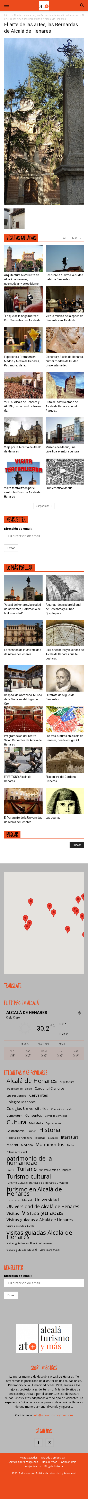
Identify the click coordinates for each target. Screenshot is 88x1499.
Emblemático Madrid (59, 488)
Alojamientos (33, 1466)
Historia (49, 1129)
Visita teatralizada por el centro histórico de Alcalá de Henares (22, 492)
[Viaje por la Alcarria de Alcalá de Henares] (23, 430)
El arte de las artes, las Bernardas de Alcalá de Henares (46, 15)
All (64, 238)
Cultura (16, 1122)
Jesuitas (40, 1138)
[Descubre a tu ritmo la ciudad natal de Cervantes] (65, 258)
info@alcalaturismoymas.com (53, 1415)
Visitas (13, 1213)
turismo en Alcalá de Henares (34, 1191)
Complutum (15, 1115)
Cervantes (38, 1095)
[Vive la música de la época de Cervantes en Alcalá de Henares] (65, 299)
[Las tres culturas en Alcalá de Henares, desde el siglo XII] (65, 719)
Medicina (27, 1145)
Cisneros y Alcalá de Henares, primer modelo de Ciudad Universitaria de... (64, 361)
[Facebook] (38, 1443)
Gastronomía (16, 1131)
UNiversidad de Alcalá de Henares (43, 1206)
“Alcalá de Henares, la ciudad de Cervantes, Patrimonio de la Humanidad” (22, 609)
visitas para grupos (50, 1249)
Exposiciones (53, 1123)
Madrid (12, 1145)
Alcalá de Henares (32, 1081)
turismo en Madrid (19, 1200)
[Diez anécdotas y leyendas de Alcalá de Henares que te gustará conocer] (65, 633)
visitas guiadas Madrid (22, 1249)
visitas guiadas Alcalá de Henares (39, 1234)
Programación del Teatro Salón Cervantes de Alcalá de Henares (23, 740)
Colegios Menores (21, 1102)
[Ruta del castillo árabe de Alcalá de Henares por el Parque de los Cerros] (65, 385)
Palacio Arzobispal (17, 1151)
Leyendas (53, 1137)
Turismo (27, 1169)
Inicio (7, 15)
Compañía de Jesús (61, 1109)
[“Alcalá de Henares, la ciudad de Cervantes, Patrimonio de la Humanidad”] (23, 588)
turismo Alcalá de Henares (55, 1170)
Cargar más (42, 506)
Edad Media (36, 1123)
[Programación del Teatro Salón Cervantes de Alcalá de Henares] (23, 719)
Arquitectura (67, 1082)
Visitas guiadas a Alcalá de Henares (40, 1220)
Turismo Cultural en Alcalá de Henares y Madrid (37, 1182)
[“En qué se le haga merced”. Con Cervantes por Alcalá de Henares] (23, 299)
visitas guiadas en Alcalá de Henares (29, 1243)
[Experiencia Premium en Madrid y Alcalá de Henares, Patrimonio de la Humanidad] (23, 340)
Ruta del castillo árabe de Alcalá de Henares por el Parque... (62, 406)
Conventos (33, 1115)
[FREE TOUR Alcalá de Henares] (23, 760)
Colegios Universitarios (27, 1108)
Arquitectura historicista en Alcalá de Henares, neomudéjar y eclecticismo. (21, 279)
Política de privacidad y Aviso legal (56, 1473)
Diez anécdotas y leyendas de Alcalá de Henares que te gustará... (65, 654)
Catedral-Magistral (16, 1095)
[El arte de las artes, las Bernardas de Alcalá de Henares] (44, 204)
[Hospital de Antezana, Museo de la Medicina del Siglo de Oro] (23, 678)
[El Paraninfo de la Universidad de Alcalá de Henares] (23, 801)
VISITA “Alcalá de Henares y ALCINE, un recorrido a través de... (22, 406)
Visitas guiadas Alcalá (21, 1226)
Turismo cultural (29, 1176)
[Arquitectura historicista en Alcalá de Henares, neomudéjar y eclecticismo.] (23, 258)
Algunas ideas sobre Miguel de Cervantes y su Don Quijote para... (63, 609)
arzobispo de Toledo (19, 1088)
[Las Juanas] (65, 801)
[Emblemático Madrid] (65, 471)
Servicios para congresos (23, 1462)
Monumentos (50, 1144)
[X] (49, 1443)
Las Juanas (53, 817)
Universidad (47, 1200)
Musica (70, 1145)
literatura (70, 1137)
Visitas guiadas (42, 1213)
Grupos (31, 1131)
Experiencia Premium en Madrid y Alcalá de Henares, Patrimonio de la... (22, 361)
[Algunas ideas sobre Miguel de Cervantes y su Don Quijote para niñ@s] (65, 588)
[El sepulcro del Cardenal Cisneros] (65, 760)
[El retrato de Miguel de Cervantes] (65, 678)
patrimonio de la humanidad (29, 1160)
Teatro (10, 1169)
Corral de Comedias (56, 1115)
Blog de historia (53, 1466)
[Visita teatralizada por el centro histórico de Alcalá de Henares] (23, 471)
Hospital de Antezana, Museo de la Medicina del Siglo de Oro (23, 699)
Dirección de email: (18, 529)
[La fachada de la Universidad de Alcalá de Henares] (23, 633)
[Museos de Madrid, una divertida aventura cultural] (65, 430)
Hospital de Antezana (20, 1138)
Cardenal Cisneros (49, 1088)
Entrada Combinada (53, 1457)
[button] (6, 5)
